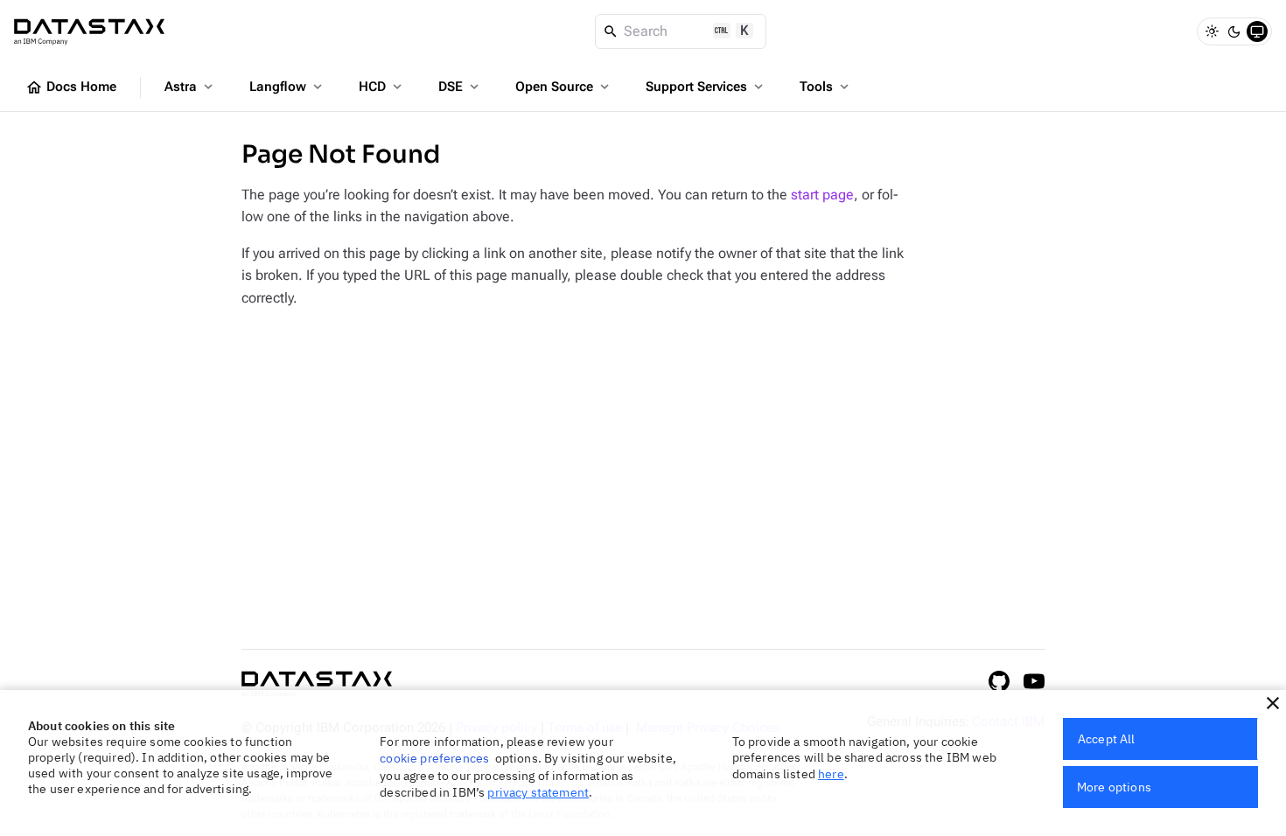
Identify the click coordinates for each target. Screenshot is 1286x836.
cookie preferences (434, 758)
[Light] (1211, 31)
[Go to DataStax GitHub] (999, 681)
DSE (460, 86)
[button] (1273, 703)
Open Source (563, 86)
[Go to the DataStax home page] (316, 684)
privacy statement (538, 792)
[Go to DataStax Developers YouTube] (1034, 681)
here (831, 774)
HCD (382, 86)
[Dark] (1234, 31)
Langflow (287, 86)
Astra (190, 86)
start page (822, 194)
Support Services (706, 86)
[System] (1257, 31)
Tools (826, 86)
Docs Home (70, 87)
